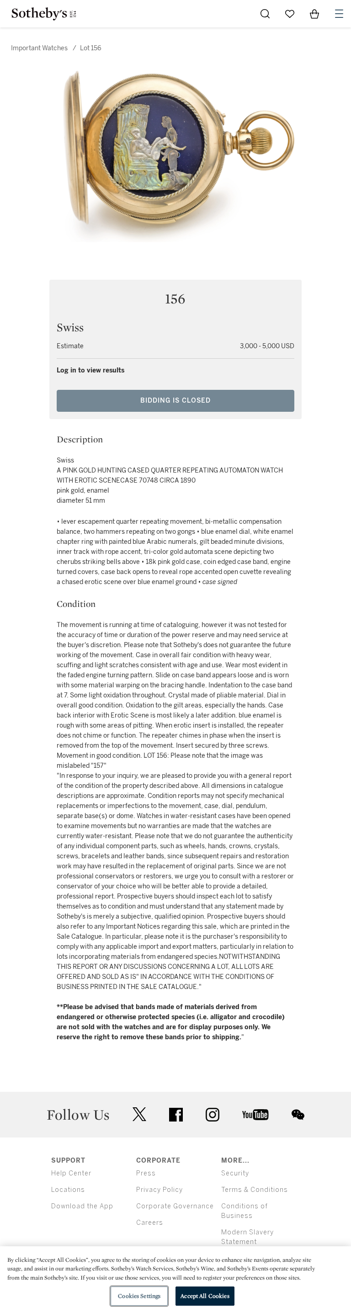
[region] (175, 1279)
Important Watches (39, 48)
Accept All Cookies (205, 1296)
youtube (255, 1114)
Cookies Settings (139, 1296)
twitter (139, 1114)
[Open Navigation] (339, 14)
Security (235, 1173)
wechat (298, 1114)
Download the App (82, 1206)
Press (146, 1173)
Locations (68, 1190)
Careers (149, 1223)
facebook (176, 1115)
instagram (212, 1115)
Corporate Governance (175, 1206)
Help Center (71, 1173)
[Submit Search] (265, 13)
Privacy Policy (159, 1190)
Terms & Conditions (254, 1190)
